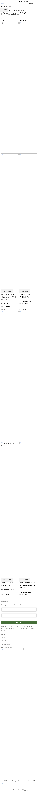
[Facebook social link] (11, 1)
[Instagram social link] (13, 1)
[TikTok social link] (17, 1)
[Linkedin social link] (15, 1)
